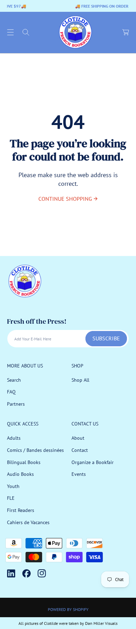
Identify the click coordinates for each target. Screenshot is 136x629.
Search (14, 380)
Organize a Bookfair (92, 462)
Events (78, 474)
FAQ (11, 392)
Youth (13, 486)
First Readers (20, 510)
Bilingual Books (23, 462)
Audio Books (20, 474)
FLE (11, 498)
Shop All (80, 380)
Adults (14, 438)
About (77, 438)
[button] (10, 32)
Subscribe (106, 338)
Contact (79, 450)
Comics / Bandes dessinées (35, 450)
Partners (16, 404)
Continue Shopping (65, 198)
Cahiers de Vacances (28, 522)
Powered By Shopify (68, 609)
